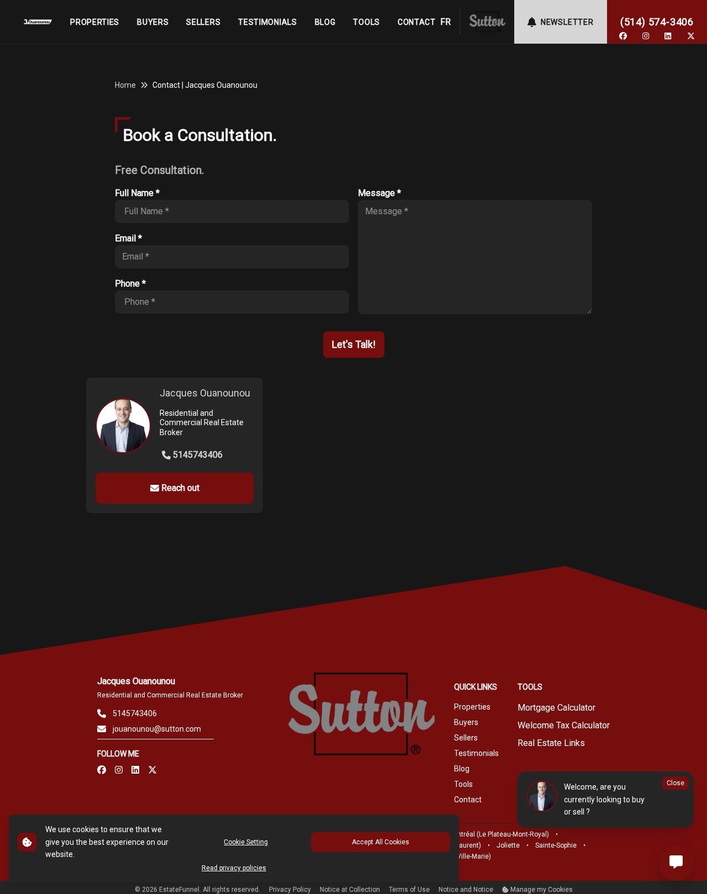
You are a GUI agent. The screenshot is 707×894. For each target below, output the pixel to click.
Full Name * (137, 193)
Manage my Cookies (541, 889)
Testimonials (476, 753)
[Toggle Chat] (676, 863)
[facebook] (623, 35)
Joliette (508, 845)
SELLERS (203, 22)
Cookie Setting (246, 842)
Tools (463, 784)
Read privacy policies (234, 868)
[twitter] (691, 35)
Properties (472, 706)
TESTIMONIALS (267, 22)
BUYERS (152, 22)
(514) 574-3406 (657, 22)
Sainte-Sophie (556, 845)
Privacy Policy (290, 889)
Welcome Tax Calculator (564, 725)
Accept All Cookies (380, 842)
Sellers (466, 737)
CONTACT (417, 22)
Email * (128, 238)
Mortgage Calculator (556, 707)
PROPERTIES (94, 22)
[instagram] (645, 35)
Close (675, 783)
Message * (379, 193)
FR (445, 22)
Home (125, 85)
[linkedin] (667, 35)
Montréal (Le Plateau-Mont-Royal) (498, 834)
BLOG (325, 22)
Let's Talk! (354, 344)
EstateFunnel (179, 889)
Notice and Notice (466, 889)
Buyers (466, 722)
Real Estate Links (551, 743)
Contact (468, 799)
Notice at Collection (350, 889)
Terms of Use (409, 889)
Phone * (130, 283)
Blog (461, 768)
